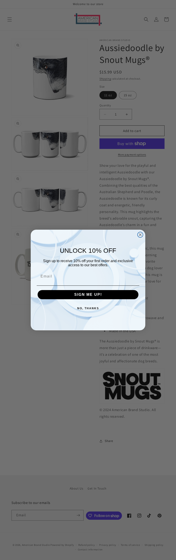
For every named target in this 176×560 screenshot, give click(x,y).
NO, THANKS (88, 308)
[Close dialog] (140, 234)
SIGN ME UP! (88, 294)
